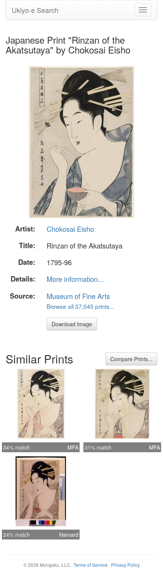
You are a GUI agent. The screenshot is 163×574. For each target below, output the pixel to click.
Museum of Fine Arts (78, 296)
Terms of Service (91, 564)
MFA (72, 447)
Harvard (68, 534)
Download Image (72, 324)
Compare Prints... (131, 359)
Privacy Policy (125, 564)
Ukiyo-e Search (35, 10)
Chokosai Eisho (70, 229)
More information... (75, 279)
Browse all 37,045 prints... (80, 306)
